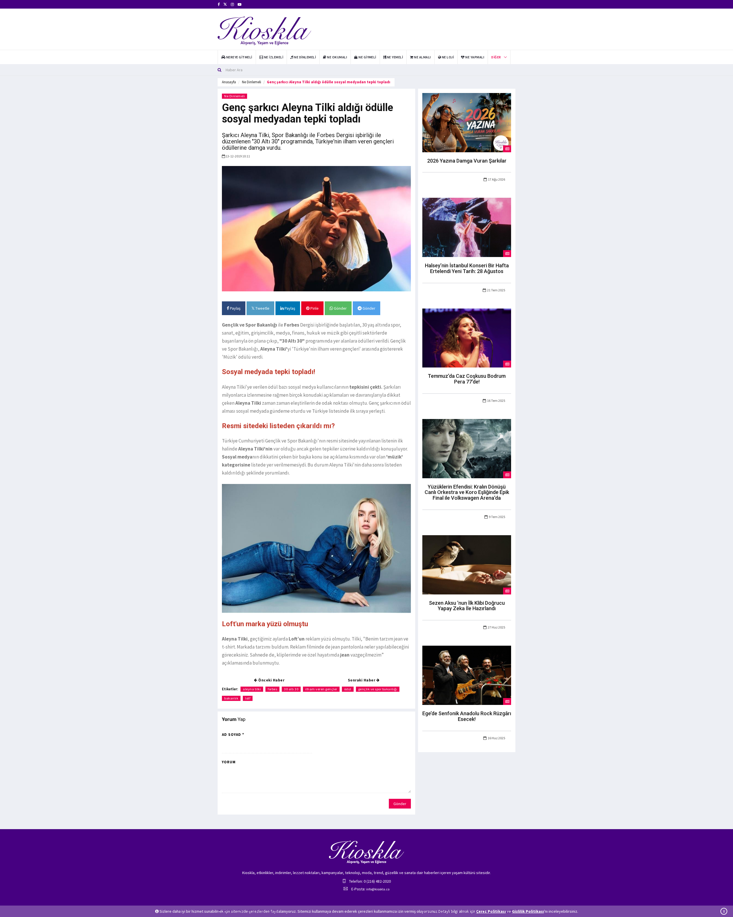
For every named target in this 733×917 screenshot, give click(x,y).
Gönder (340, 308)
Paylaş (235, 308)
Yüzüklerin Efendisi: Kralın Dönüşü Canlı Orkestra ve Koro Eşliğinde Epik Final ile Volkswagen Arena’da (467, 492)
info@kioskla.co (377, 889)
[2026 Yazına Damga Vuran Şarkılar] (466, 122)
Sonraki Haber (362, 680)
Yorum (229, 762)
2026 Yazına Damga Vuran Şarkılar (467, 161)
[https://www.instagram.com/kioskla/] (232, 4)
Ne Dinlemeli (251, 82)
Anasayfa (229, 82)
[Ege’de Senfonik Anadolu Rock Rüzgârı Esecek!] (466, 674)
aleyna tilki (252, 689)
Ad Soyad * (233, 734)
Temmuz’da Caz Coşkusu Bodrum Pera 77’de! (467, 379)
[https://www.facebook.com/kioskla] (219, 4)
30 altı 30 (291, 689)
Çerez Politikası (491, 911)
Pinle (314, 308)
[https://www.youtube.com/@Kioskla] (239, 4)
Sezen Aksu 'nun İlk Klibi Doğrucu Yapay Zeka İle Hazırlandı (467, 606)
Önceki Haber (271, 680)
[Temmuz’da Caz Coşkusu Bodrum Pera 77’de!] (466, 337)
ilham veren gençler (321, 689)
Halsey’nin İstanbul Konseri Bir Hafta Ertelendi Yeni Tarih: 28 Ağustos (467, 268)
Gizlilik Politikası (528, 911)
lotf (247, 698)
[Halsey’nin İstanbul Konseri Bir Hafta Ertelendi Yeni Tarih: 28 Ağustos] (466, 227)
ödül (347, 689)
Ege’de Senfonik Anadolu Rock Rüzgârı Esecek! (466, 716)
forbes (272, 689)
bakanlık (231, 698)
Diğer (496, 57)
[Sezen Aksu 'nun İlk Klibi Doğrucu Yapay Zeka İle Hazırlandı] (466, 564)
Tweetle (262, 308)
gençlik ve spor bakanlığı (377, 689)
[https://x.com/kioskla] (225, 4)
